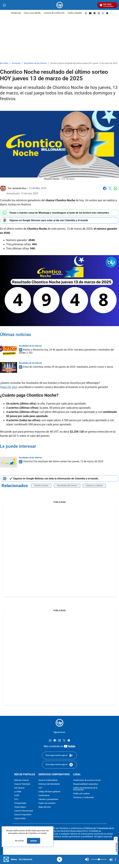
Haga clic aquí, (9, 387)
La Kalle (17, 792)
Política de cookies (81, 794)
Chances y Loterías (94, 485)
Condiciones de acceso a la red (86, 780)
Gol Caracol (19, 788)
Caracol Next (19, 819)
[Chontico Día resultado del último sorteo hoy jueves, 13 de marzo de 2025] (8, 462)
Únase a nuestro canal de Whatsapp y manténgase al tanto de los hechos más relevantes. (59, 212)
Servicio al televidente (47, 780)
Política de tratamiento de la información (85, 789)
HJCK (16, 796)
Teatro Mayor (20, 807)
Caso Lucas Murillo (32, 13)
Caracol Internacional (23, 811)
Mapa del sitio (44, 807)
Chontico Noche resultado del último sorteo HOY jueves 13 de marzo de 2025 (83, 63)
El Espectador (20, 803)
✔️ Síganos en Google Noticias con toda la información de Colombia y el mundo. (54, 478)
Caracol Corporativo (22, 815)
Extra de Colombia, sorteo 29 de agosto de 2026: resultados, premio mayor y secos (68, 366)
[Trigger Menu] (4, 5)
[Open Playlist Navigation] (115, 859)
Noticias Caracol (21, 780)
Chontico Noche (41, 485)
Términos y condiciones (83, 798)
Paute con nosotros (46, 803)
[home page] (59, 5)
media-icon (59, 859)
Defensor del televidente (49, 784)
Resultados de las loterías (35, 63)
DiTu (16, 799)
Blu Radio (4, 63)
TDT (40, 788)
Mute (87, 859)
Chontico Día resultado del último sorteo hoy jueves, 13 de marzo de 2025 (63, 461)
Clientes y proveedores (48, 799)
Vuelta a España (75, 13)
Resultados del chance (67, 485)
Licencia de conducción (54, 13)
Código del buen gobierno (49, 792)
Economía (16, 63)
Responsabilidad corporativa (85, 784)
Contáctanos (44, 796)
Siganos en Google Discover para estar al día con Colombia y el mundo (48, 220)
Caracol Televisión (22, 784)
